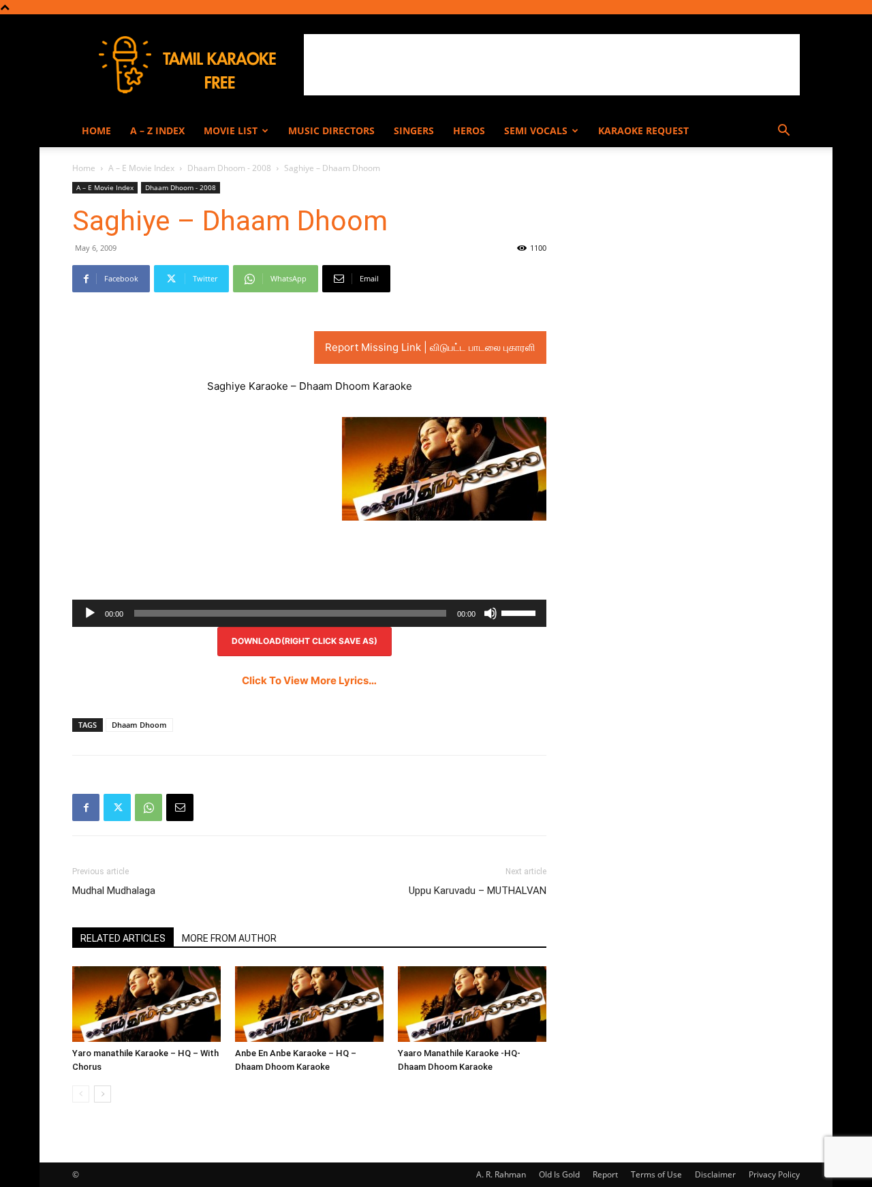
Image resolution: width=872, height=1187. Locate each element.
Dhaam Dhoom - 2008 (229, 168)
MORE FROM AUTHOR (229, 938)
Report (605, 1174)
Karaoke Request (643, 130)
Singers (414, 130)
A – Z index (157, 130)
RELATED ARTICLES (123, 938)
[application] (309, 613)
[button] (783, 131)
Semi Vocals (535, 130)
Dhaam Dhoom (139, 725)
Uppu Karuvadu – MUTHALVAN (477, 890)
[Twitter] (117, 807)
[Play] (90, 613)
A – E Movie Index (141, 168)
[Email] (179, 807)
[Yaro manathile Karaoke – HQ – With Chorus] (146, 1003)
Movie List (231, 130)
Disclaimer (715, 1174)
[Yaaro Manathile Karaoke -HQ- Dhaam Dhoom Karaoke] (472, 1003)
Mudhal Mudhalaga (113, 890)
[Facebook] (85, 807)
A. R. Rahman (501, 1174)
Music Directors (331, 130)
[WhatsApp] (148, 807)
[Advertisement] (552, 64)
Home (96, 130)
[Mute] (490, 613)
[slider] (520, 612)
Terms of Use (656, 1174)
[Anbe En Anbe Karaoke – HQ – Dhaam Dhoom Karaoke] (309, 1003)
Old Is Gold (559, 1174)
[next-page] (102, 1094)
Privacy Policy (774, 1174)
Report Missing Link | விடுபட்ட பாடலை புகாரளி (430, 347)
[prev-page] (80, 1094)
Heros (469, 130)
